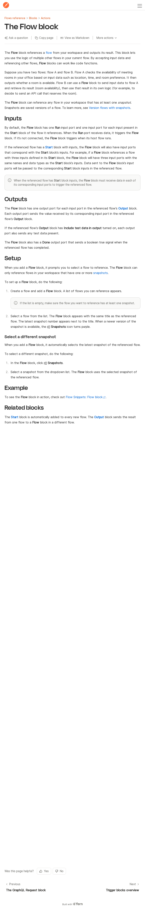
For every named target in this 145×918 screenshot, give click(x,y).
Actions (45, 18)
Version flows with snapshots (109, 108)
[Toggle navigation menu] (139, 5)
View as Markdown (77, 38)
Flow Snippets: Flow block (84, 397)
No (61, 871)
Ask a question (18, 38)
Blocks (33, 18)
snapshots (100, 273)
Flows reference (15, 18)
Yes (46, 871)
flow (49, 53)
